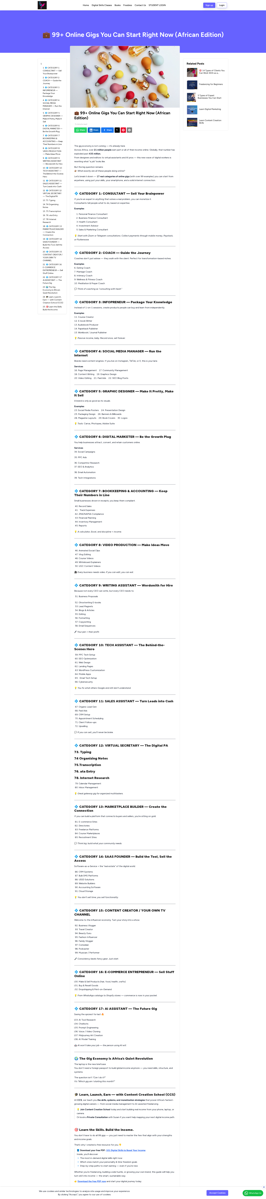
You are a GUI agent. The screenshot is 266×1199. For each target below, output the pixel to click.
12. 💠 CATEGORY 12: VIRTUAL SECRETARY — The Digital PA (52, 193)
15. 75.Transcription (52, 211)
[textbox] (125, 660)
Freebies (127, 5)
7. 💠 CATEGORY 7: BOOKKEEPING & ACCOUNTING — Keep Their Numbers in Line (53, 139)
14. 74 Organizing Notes (50, 205)
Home (86, 5)
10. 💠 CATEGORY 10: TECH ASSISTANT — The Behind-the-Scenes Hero (53, 172)
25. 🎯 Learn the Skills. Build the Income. (52, 308)
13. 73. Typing (50, 200)
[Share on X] (117, 130)
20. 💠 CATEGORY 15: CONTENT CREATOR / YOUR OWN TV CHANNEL (52, 256)
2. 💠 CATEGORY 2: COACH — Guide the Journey (52, 80)
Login (222, 5)
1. (41, 64)
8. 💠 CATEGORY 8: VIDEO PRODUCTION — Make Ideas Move (52, 151)
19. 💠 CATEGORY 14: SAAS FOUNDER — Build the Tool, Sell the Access (52, 243)
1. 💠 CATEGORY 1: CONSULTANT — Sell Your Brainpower (52, 71)
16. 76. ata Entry (51, 215)
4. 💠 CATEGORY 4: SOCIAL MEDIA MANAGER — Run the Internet (52, 104)
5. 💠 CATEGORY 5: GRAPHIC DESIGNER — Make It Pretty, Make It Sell (53, 117)
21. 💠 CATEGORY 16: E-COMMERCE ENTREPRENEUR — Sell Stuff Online (53, 268)
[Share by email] (129, 130)
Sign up (209, 5)
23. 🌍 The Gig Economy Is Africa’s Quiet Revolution (51, 290)
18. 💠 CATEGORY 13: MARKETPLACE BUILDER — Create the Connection (53, 230)
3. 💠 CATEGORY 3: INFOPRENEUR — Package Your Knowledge (51, 91)
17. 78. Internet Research (49, 220)
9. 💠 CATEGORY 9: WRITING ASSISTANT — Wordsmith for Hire (52, 161)
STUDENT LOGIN (157, 5)
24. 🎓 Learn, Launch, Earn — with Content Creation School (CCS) (53, 300)
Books (118, 5)
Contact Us (140, 5)
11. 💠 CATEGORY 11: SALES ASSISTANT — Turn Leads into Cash (52, 184)
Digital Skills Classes (102, 5)
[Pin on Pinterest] (123, 130)
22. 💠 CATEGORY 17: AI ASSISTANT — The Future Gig (52, 280)
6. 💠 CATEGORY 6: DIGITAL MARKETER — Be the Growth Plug (52, 129)
